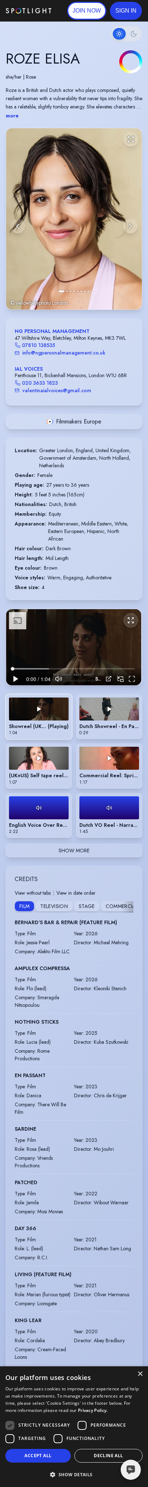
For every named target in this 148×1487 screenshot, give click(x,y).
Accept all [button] (37, 1456)
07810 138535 (38, 345)
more (12, 115)
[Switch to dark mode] (126, 34)
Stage (87, 906)
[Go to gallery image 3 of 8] (70, 291)
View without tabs (33, 893)
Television (54, 906)
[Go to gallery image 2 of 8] (67, 291)
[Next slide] (130, 226)
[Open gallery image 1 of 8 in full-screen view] (74, 219)
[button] (126, 11)
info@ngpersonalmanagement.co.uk (63, 352)
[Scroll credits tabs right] (127, 907)
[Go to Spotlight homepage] (28, 11)
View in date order (76, 893)
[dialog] (74, 1426)
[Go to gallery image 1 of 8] (61, 291)
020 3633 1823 (40, 382)
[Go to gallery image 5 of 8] (78, 291)
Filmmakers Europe (78, 421)
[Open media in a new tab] (108, 678)
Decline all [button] (108, 1456)
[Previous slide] (17, 226)
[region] (73, 647)
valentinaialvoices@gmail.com (56, 390)
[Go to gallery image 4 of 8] (74, 291)
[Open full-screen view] (131, 139)
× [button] (140, 1374)
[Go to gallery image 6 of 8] (81, 291)
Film (24, 906)
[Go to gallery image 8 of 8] (88, 291)
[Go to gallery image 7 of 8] (85, 291)
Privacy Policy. (93, 1410)
